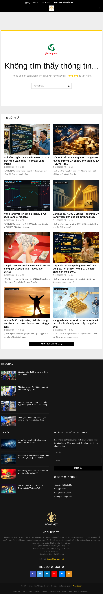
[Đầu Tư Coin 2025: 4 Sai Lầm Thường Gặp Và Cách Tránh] (8, 489)
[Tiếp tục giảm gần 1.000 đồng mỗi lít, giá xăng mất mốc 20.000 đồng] (8, 406)
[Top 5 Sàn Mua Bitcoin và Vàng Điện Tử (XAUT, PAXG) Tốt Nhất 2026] (8, 459)
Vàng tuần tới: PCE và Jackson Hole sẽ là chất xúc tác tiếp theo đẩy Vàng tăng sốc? (75, 323)
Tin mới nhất (12, 117)
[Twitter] (40, 574)
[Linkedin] (47, 574)
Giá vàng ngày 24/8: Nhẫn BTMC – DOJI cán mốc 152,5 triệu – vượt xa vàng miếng (26, 160)
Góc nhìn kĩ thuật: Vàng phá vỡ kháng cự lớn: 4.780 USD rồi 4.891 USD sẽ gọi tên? (26, 323)
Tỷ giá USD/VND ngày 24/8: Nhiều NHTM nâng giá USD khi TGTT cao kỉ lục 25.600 (27, 268)
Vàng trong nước (41, 591)
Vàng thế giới (59, 493)
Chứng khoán (60, 497)
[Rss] (69, 574)
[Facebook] (33, 574)
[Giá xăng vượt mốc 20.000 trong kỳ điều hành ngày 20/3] (8, 391)
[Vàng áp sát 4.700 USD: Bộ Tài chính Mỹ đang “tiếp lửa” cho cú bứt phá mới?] (76, 195)
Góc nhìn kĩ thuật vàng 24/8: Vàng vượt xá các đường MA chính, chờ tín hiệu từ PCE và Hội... (76, 160)
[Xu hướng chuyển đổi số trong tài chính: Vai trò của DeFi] (8, 444)
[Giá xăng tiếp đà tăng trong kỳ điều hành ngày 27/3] (8, 375)
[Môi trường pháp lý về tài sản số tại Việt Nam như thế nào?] (8, 474)
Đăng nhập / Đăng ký (65, 2)
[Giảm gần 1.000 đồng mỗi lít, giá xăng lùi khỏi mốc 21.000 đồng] (8, 421)
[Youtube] (54, 574)
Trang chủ (72, 75)
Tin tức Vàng (27, 591)
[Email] (62, 574)
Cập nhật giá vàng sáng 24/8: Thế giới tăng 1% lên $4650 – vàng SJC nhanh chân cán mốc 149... (74, 268)
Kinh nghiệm (67, 591)
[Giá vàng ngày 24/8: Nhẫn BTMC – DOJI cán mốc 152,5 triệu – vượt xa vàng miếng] (27, 139)
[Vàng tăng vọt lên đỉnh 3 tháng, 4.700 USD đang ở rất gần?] (27, 195)
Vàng (56, 234)
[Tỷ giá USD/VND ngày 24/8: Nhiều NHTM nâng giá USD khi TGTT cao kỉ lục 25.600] (27, 247)
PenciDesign (77, 586)
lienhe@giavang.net (55, 559)
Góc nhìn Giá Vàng (61, 126)
